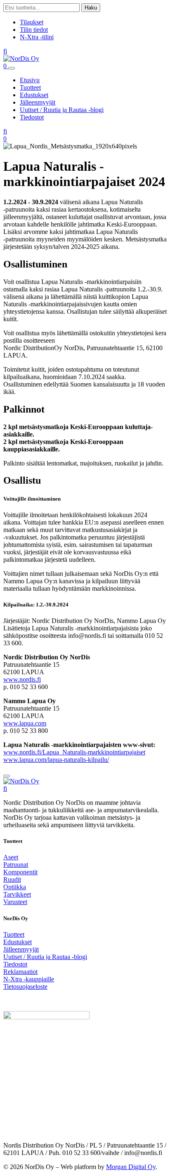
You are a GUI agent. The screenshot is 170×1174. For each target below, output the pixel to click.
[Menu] (11, 68)
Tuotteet (30, 87)
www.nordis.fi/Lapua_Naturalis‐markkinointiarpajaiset (74, 752)
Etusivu (30, 80)
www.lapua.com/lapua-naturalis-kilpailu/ (56, 759)
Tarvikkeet (17, 894)
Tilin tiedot (34, 29)
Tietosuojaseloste (25, 986)
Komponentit (20, 872)
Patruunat (15, 864)
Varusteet (15, 901)
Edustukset (34, 94)
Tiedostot (32, 117)
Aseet (10, 857)
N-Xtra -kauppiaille (28, 979)
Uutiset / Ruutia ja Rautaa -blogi (62, 109)
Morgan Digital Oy (131, 1166)
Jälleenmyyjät (37, 102)
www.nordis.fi (22, 679)
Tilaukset (31, 22)
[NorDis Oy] (21, 781)
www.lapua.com (24, 723)
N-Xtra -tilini (37, 37)
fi (5, 51)
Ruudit (12, 879)
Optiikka (14, 886)
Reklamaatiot (20, 971)
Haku (91, 8)
